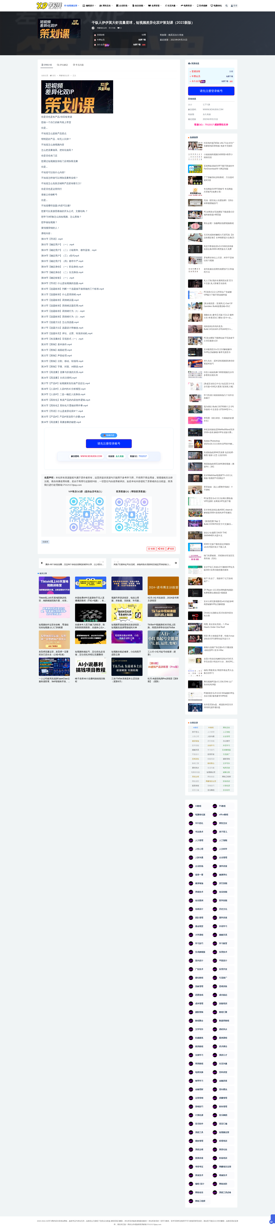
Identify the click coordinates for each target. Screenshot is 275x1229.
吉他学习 (211, 745)
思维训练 (195, 759)
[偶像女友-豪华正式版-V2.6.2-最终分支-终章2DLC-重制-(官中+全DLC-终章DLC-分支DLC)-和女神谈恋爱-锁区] (195, 318)
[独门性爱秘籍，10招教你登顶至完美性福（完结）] (195, 557)
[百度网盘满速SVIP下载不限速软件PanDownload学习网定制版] (195, 169)
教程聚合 (211, 763)
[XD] (93, 28)
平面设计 (195, 754)
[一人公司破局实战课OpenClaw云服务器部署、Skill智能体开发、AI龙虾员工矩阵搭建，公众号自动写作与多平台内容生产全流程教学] (54, 667)
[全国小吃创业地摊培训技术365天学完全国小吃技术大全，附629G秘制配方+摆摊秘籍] (195, 660)
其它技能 (211, 741)
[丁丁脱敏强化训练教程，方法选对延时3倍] (195, 181)
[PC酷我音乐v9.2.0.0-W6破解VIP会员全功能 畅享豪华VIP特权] (195, 696)
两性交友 (226, 727)
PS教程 (211, 727)
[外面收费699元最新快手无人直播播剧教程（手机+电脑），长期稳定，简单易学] (90, 583)
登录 (235, 6)
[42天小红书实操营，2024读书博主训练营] (163, 587)
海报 (162, 549)
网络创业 (211, 776)
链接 (171, 549)
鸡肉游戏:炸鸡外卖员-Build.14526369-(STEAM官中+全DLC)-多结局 (218, 329)
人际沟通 (211, 736)
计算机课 (226, 786)
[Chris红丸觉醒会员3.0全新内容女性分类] (195, 617)
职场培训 (226, 781)
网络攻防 (195, 781)
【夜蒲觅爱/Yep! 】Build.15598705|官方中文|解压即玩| (218, 524)
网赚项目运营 (102, 28)
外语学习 (226, 745)
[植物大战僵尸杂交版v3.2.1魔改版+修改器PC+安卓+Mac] (195, 651)
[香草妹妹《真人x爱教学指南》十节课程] (195, 490)
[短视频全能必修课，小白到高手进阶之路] (127, 637)
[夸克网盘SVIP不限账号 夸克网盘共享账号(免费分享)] (195, 193)
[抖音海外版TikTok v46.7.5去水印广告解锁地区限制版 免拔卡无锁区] (195, 147)
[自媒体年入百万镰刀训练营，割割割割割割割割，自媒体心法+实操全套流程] (90, 619)
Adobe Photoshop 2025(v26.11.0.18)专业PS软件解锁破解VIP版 (219, 444)
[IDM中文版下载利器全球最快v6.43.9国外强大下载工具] (195, 548)
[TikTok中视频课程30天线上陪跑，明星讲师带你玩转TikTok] (163, 610)
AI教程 (195, 727)
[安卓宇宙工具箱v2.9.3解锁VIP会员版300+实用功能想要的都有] (195, 571)
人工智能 (226, 732)
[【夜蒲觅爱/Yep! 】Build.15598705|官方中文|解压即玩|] (195, 523)
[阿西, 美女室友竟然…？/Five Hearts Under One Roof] (195, 627)
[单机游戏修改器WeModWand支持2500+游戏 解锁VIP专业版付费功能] (195, 432)
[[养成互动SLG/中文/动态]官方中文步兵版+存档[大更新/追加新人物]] (195, 386)
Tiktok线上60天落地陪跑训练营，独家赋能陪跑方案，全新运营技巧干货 (53, 601)
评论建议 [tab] (64, 65)
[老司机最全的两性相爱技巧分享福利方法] (195, 270)
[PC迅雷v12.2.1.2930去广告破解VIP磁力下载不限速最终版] (195, 295)
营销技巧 (211, 786)
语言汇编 (195, 790)
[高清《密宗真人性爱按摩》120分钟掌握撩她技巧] (195, 202)
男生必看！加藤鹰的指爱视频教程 (219, 223)
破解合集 (226, 772)
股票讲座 (195, 786)
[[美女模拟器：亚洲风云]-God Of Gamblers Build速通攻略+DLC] (195, 306)
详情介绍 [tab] (48, 65)
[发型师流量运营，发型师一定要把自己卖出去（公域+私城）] (54, 641)
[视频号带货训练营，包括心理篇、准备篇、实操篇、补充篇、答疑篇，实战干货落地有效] (127, 583)
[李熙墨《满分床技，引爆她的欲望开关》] (195, 420)
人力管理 (211, 732)
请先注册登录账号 (108, 443)
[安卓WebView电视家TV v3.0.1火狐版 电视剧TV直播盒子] (195, 478)
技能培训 (211, 759)
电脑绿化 (218, 6)
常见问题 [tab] (80, 65)
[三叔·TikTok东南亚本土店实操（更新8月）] (127, 667)
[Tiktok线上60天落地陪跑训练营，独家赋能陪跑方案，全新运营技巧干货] (54, 585)
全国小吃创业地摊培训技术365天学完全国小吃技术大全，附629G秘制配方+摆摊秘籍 (218, 662)
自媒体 (45, 542)
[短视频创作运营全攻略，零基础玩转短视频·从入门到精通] (54, 611)
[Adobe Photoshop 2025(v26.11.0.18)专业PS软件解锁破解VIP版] (195, 444)
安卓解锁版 (226, 750)
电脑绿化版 (195, 772)
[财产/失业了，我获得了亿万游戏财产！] (195, 581)
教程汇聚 (195, 763)
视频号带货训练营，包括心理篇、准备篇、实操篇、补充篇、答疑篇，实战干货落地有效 (126, 601)
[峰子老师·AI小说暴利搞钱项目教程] (90, 667)
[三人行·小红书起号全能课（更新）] (163, 640)
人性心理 (195, 736)
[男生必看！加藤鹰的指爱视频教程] (195, 226)
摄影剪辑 (226, 759)
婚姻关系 (195, 750)
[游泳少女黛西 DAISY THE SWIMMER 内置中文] (195, 535)
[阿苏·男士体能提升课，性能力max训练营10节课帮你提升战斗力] (195, 639)
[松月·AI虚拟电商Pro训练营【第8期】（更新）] (163, 667)
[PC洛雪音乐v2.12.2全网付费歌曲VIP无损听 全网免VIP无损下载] (195, 501)
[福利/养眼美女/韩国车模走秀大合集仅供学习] (195, 673)
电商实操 (226, 768)
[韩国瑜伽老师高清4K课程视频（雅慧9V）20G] (195, 468)
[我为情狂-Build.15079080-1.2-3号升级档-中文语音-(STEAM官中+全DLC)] (195, 409)
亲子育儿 (195, 732)
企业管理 (226, 736)
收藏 (152, 549)
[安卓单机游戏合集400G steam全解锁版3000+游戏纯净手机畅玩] (195, 513)
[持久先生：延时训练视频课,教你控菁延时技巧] (195, 363)
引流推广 (226, 754)
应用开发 (211, 754)
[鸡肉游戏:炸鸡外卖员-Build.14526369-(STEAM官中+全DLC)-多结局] (195, 329)
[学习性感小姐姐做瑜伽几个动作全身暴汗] (195, 398)
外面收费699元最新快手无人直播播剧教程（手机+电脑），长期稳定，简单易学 (90, 601)
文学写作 (226, 763)
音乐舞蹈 (211, 790)
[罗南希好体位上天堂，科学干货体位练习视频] (195, 260)
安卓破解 (203, 6)
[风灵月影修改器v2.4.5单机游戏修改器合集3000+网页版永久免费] (195, 249)
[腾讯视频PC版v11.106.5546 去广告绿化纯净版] (195, 684)
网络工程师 (226, 776)
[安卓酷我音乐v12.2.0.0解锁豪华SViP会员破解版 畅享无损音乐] (195, 355)
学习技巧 (211, 750)
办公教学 (226, 741)
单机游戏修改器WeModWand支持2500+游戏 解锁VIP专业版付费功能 (219, 432)
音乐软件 (226, 790)
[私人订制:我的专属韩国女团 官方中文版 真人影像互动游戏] (195, 283)
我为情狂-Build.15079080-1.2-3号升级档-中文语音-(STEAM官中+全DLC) (219, 409)
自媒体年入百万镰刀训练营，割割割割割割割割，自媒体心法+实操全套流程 (90, 628)
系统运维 (195, 776)
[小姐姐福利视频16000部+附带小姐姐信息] (195, 157)
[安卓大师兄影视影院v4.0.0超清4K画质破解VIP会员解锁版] (195, 605)
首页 (54, 75)
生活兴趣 (211, 768)
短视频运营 (211, 772)
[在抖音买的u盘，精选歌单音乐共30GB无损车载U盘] (195, 710)
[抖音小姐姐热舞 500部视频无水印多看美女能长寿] (195, 374)
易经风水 (195, 768)
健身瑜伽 (195, 741)
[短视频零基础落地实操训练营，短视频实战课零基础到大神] (127, 613)
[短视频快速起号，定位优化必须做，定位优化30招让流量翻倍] (90, 637)
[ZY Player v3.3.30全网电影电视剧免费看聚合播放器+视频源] (195, 593)
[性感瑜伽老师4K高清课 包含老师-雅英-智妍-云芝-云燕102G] (195, 455)
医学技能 (195, 745)
